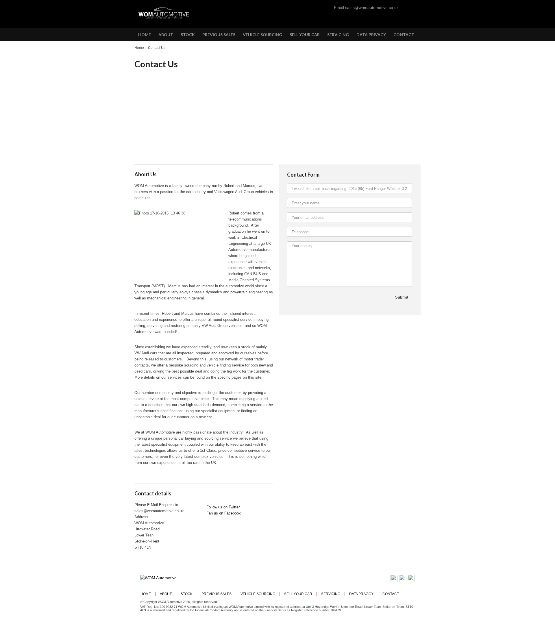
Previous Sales (216, 594)
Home (139, 48)
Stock (187, 594)
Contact (390, 594)
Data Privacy (361, 594)
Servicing (330, 594)
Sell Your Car (298, 594)
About (166, 594)
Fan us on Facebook (223, 513)
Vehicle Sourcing (257, 594)
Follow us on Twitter (223, 507)
